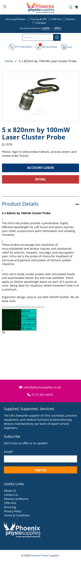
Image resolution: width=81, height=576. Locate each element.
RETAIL (40, 179)
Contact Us (11, 495)
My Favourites (48, 46)
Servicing (10, 507)
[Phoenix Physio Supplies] (40, 7)
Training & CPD (38, 19)
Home (9, 61)
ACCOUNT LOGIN (40, 168)
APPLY (57, 28)
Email (8, 452)
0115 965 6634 (23, 46)
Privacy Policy (12, 511)
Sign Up (40, 470)
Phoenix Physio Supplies (44, 555)
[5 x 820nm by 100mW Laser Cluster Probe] (40, 96)
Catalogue (40, 22)
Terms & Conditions (17, 515)
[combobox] (38, 37)
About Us (10, 490)
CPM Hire (56, 19)
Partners (70, 19)
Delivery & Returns (16, 499)
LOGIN (45, 28)
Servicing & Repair (16, 19)
